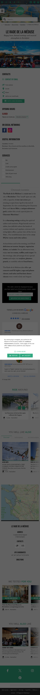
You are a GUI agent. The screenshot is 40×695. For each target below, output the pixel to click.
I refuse (14, 355)
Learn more (21, 352)
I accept (27, 355)
